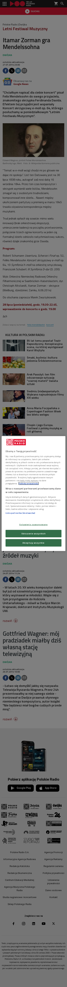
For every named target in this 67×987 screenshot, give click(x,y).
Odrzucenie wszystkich (33, 533)
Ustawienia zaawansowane (33, 524)
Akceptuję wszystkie (33, 542)
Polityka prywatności (28, 483)
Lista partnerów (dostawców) (20, 512)
